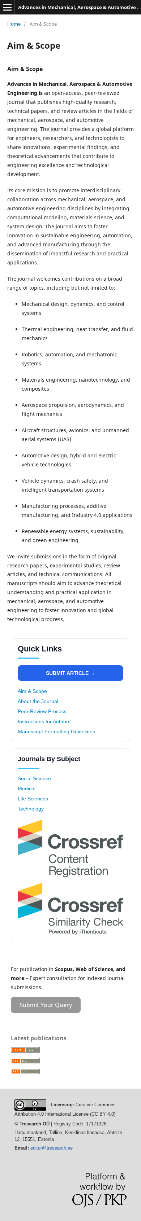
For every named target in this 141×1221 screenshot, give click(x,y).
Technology (31, 809)
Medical (26, 788)
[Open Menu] (7, 7)
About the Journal (38, 701)
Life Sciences (33, 798)
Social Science (34, 778)
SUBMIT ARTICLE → (70, 673)
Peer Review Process (42, 711)
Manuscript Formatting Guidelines (56, 731)
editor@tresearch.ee (51, 1148)
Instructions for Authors (44, 721)
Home (14, 24)
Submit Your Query (46, 1005)
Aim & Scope (32, 691)
